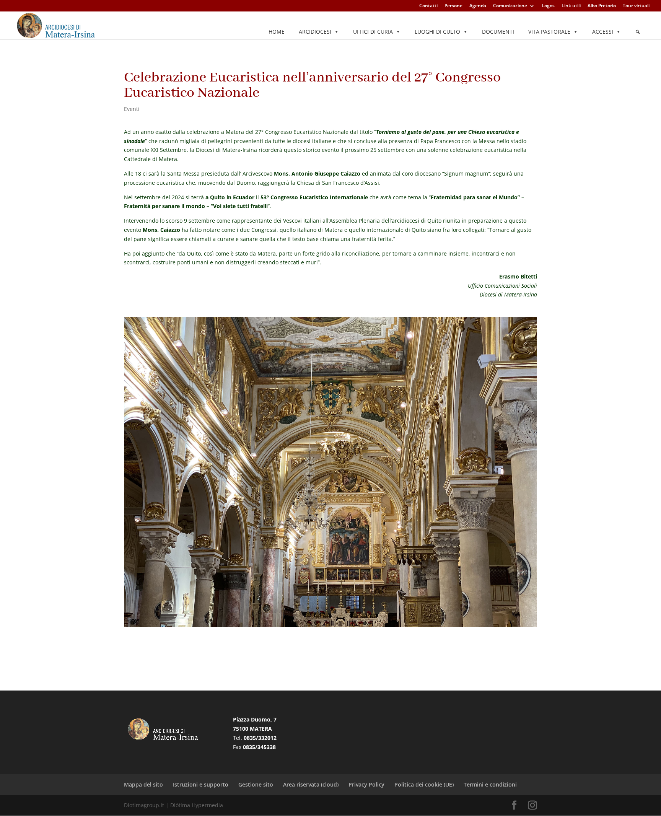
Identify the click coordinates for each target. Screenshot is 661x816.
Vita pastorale (549, 31)
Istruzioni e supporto (200, 784)
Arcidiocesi (315, 31)
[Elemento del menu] (637, 31)
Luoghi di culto (437, 31)
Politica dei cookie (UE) (424, 784)
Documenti (498, 31)
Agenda (477, 6)
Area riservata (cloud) (311, 784)
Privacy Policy (366, 784)
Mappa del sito (143, 784)
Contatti (428, 6)
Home (277, 31)
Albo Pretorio (602, 6)
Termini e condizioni (490, 784)
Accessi (602, 31)
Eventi (132, 108)
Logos (548, 6)
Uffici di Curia (373, 31)
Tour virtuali (636, 6)
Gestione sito (255, 784)
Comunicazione (510, 6)
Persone (453, 6)
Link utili (571, 6)
